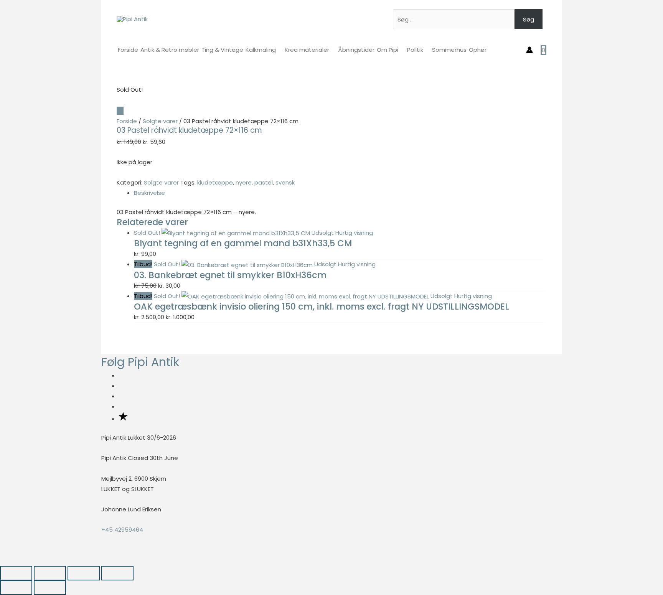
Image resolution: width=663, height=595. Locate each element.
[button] (2, 560)
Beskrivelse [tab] (149, 193)
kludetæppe (215, 182)
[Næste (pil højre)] (50, 587)
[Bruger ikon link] (529, 49)
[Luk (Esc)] (117, 573)
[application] (279, 50)
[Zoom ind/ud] (16, 573)
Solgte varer (160, 121)
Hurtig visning (354, 233)
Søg (528, 19)
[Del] (84, 573)
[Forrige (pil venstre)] (16, 587)
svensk (285, 182)
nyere (244, 182)
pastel (263, 182)
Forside (127, 121)
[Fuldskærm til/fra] (50, 573)
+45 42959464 (122, 530)
